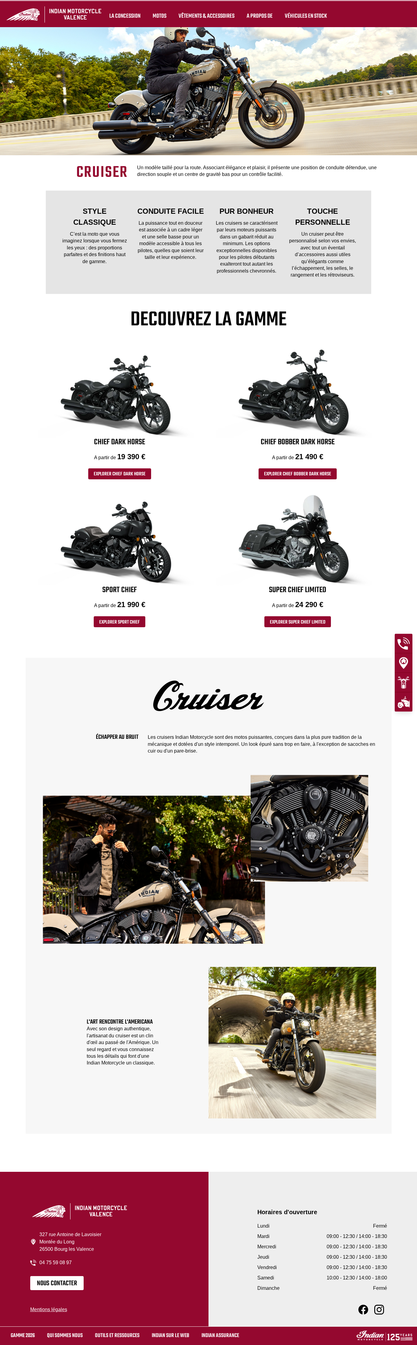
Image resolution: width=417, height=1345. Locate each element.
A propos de (260, 15)
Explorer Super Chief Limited (297, 622)
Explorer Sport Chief (119, 622)
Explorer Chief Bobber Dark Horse (297, 474)
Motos (159, 15)
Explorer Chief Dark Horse (120, 474)
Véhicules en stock (306, 15)
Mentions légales (48, 1309)
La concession (124, 15)
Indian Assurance (220, 1335)
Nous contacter (57, 1283)
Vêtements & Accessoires (206, 15)
